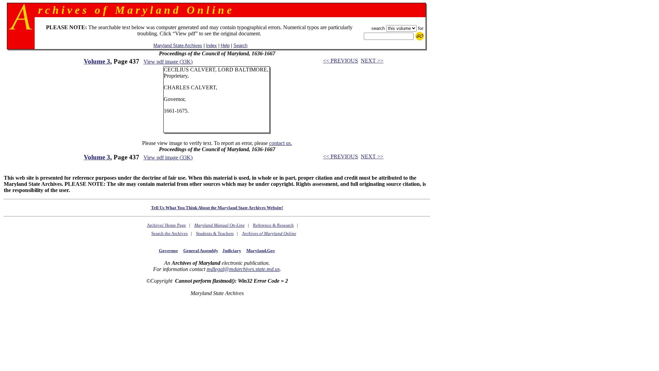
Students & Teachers (215, 233)
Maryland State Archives (177, 45)
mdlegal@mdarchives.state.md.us (243, 269)
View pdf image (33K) (168, 62)
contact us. (280, 143)
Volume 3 (97, 61)
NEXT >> (372, 61)
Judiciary (231, 250)
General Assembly (200, 250)
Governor (168, 250)
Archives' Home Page (166, 225)
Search (240, 45)
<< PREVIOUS (340, 61)
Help (225, 45)
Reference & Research (273, 225)
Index (211, 45)
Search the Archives (169, 233)
